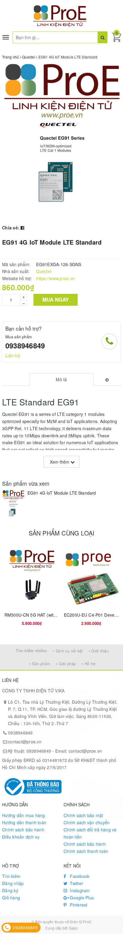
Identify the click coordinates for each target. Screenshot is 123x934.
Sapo (73, 927)
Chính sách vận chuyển (87, 822)
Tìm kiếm (11, 876)
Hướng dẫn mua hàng (23, 815)
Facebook (79, 876)
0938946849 (25, 345)
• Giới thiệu (99, 651)
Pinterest (78, 905)
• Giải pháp (66, 663)
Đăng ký (10, 890)
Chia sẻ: (10, 228)
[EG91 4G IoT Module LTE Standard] (13, 505)
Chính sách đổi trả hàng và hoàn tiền (90, 833)
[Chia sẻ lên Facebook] (22, 228)
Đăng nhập (13, 883)
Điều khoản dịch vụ (21, 837)
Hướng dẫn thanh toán (24, 822)
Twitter (76, 883)
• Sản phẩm (39, 663)
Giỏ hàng (11, 898)
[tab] (62, 379)
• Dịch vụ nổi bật (68, 651)
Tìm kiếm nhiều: (31, 650)
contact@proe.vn (24, 742)
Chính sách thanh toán (86, 851)
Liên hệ (12, 356)
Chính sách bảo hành (23, 830)
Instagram (79, 890)
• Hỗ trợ (88, 663)
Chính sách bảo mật (83, 815)
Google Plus (81, 898)
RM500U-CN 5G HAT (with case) (36, 615)
